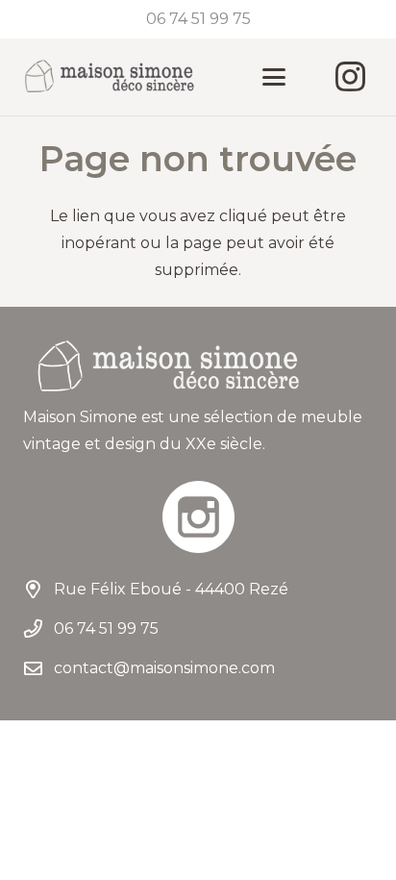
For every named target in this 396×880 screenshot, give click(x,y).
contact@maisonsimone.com (164, 668)
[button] (274, 76)
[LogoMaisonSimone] (108, 77)
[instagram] (198, 517)
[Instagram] (350, 77)
